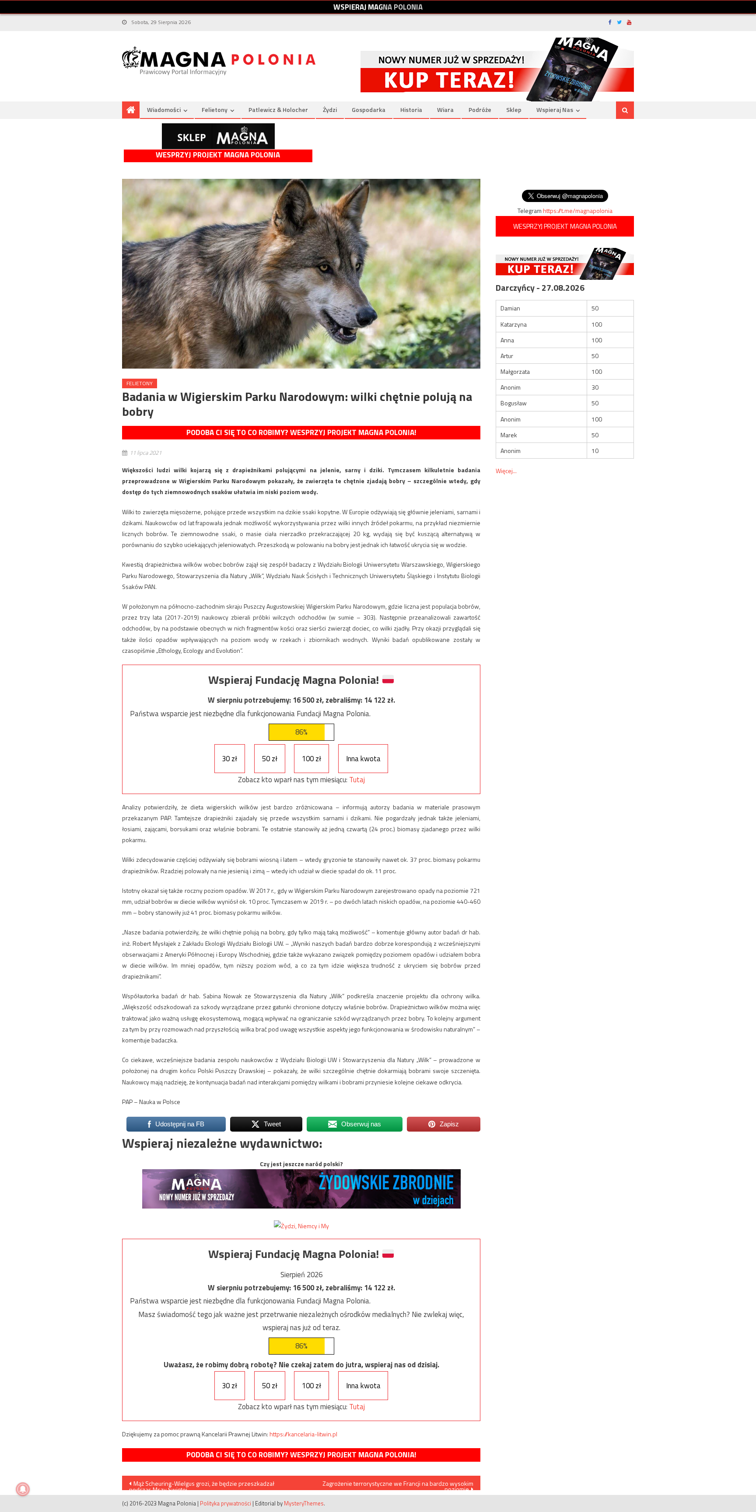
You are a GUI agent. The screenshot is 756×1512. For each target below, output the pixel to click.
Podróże (480, 109)
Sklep (514, 109)
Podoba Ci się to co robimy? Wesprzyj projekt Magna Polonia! (301, 432)
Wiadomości (164, 109)
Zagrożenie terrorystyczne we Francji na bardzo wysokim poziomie (397, 1484)
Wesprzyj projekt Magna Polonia (218, 155)
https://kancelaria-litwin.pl (303, 1434)
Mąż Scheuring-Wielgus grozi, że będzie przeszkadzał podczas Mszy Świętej (201, 1484)
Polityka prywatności (225, 1503)
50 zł (269, 758)
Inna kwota (363, 758)
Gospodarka (368, 109)
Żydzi (330, 109)
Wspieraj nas (554, 109)
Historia (411, 109)
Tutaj (357, 779)
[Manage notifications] (23, 1489)
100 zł (311, 758)
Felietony (215, 109)
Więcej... (506, 470)
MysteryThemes (304, 1503)
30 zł (229, 758)
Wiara (445, 109)
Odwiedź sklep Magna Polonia (218, 136)
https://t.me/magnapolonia (577, 210)
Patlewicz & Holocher (278, 109)
